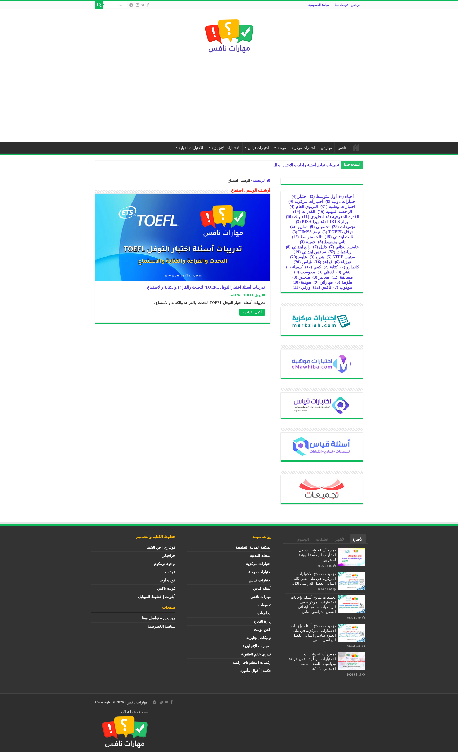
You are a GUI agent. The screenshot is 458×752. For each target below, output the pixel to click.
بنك (293, 216)
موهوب (342, 287)
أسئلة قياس (262, 588)
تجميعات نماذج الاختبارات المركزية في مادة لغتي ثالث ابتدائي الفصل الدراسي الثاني (313, 578)
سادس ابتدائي (310, 252)
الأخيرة (358, 539)
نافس (342, 148)
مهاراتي (326, 148)
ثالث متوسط (307, 236)
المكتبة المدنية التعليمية (253, 547)
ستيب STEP (341, 257)
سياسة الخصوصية (318, 4)
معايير (320, 277)
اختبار (299, 196)
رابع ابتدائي (298, 247)
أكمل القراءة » (252, 312)
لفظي (326, 272)
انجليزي (313, 216)
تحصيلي (319, 226)
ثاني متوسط (331, 242)
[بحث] (99, 5)
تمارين (298, 226)
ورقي (302, 287)
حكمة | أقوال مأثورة (255, 671)
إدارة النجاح (262, 621)
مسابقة (342, 277)
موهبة (282, 148)
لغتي (343, 272)
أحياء (346, 196)
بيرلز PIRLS (335, 221)
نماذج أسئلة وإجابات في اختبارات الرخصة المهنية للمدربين (317, 555)
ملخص (301, 277)
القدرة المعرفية (342, 216)
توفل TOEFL (252, 295)
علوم (298, 257)
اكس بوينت (262, 630)
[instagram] (137, 5)
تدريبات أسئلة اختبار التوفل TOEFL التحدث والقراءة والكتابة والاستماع (206, 287)
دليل (320, 247)
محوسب (304, 272)
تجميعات (343, 226)
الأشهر (340, 539)
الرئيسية (356, 147)
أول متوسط (323, 196)
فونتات (170, 572)
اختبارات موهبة (259, 572)
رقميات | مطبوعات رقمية (251, 662)
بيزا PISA (307, 221)
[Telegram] (131, 5)
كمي (313, 267)
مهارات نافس (260, 597)
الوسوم (303, 539)
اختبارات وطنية (337, 206)
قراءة (323, 262)
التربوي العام (304, 206)
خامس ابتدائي (344, 247)
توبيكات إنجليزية (258, 638)
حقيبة (308, 242)
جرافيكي (168, 556)
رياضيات (339, 252)
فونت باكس (166, 588)
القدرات (304, 211)
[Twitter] (143, 5)
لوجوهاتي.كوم (164, 564)
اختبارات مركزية (303, 148)
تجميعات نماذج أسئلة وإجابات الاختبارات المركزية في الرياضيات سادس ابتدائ (279, 165)
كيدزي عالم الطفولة (256, 654)
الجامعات (264, 613)
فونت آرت (167, 580)
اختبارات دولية (340, 201)
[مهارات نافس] (229, 35)
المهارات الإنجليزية (257, 646)
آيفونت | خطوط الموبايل (156, 597)
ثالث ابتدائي (339, 236)
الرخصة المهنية (335, 211)
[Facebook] (147, 5)
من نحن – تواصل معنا (347, 4)
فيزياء (343, 262)
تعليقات (322, 539)
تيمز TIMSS (306, 231)
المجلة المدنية (260, 556)
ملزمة (343, 282)
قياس (303, 262)
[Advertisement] (229, 95)
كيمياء (294, 267)
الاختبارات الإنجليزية (226, 148)
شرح (317, 257)
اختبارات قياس (258, 148)
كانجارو (349, 267)
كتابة (331, 267)
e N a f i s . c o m (134, 712)
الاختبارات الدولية (191, 148)
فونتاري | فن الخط (161, 547)
